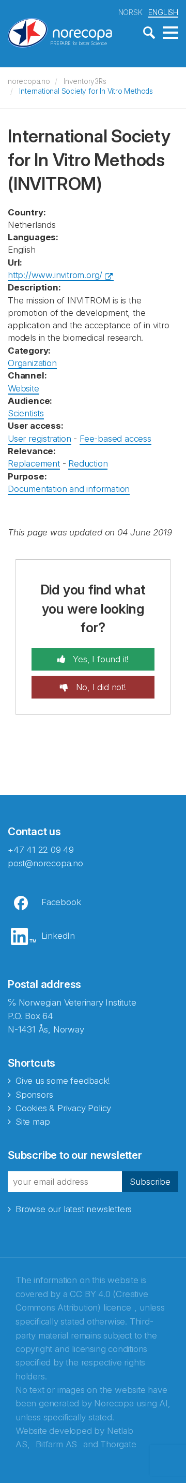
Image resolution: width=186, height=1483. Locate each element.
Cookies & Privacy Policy (63, 1108)
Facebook (61, 902)
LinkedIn (58, 935)
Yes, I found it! (100, 659)
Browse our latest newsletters (74, 1209)
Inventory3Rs (85, 81)
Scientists (26, 413)
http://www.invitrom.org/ (55, 275)
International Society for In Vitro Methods (86, 91)
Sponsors (34, 1094)
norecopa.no (29, 81)
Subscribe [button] (150, 1181)
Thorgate (118, 1444)
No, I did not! (99, 687)
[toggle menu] (170, 33)
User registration (39, 438)
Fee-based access (115, 438)
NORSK (130, 12)
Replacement (34, 463)
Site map (33, 1121)
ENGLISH (163, 12)
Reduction (87, 463)
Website (23, 388)
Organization (32, 363)
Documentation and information (69, 489)
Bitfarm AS (56, 1444)
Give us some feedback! (63, 1080)
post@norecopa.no (45, 863)
